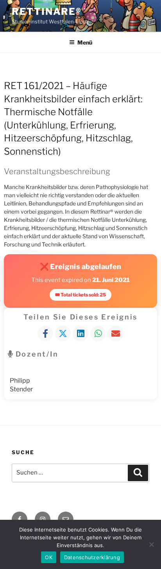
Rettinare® (47, 11)
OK (48, 557)
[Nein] (151, 544)
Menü (84, 42)
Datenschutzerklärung (92, 557)
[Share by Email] (115, 333)
